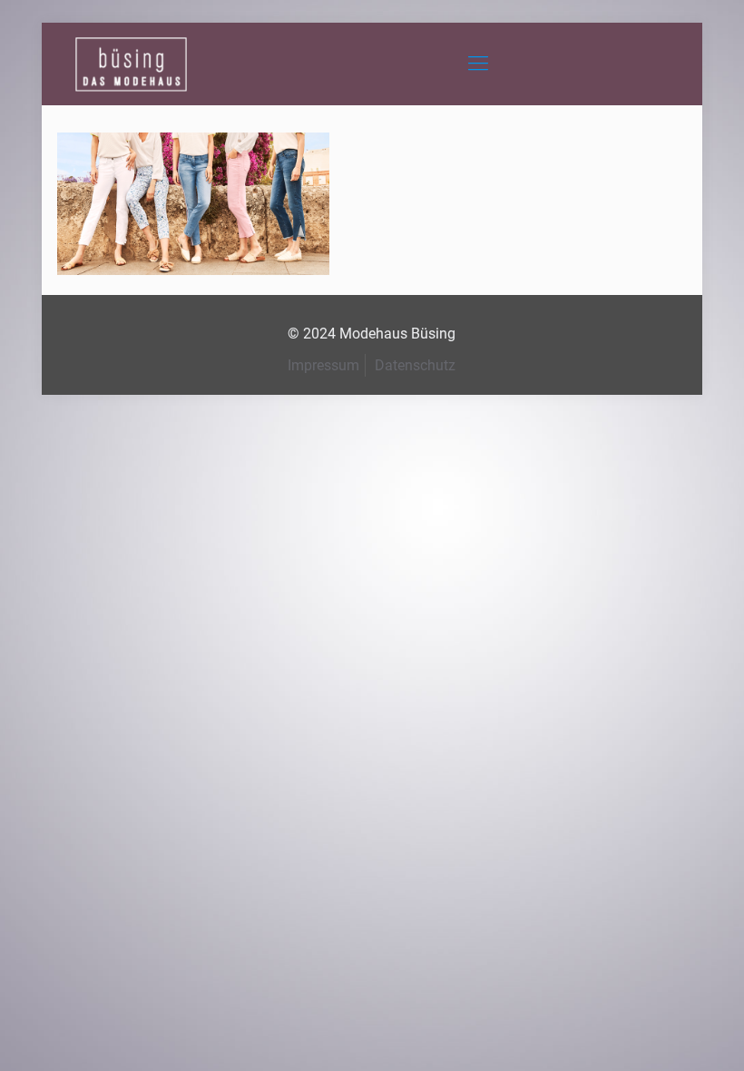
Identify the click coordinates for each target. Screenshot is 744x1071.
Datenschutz (415, 365)
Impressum (323, 365)
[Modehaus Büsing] (131, 63)
